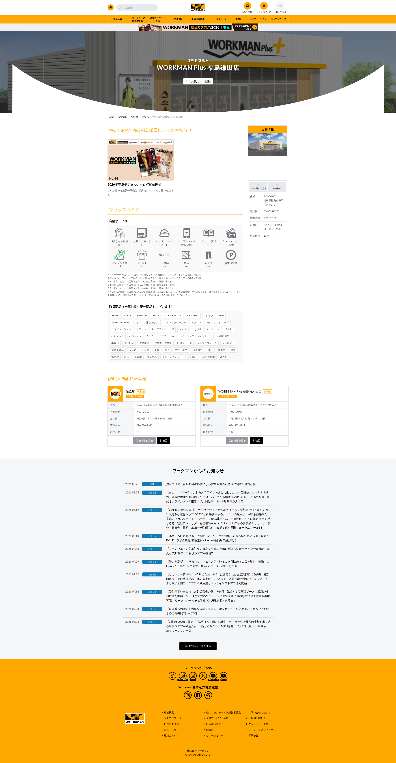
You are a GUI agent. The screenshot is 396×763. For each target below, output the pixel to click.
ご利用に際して (257, 718)
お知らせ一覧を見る (200, 646)
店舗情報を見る (144, 440)
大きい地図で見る (258, 188)
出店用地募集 (213, 724)
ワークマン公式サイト (198, 7)
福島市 (145, 116)
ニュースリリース (174, 729)
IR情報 (209, 729)
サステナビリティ (216, 735)
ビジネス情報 (171, 724)
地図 (164, 440)
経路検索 (277, 188)
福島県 (134, 116)
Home (111, 116)
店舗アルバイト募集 (217, 718)
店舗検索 (169, 712)
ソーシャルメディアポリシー (264, 729)
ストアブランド (172, 718)
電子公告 (253, 735)
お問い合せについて (259, 712)
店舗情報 (122, 116)
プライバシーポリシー (260, 724)
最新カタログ (171, 735)
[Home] (111, 7)
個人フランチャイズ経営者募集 (223, 712)
